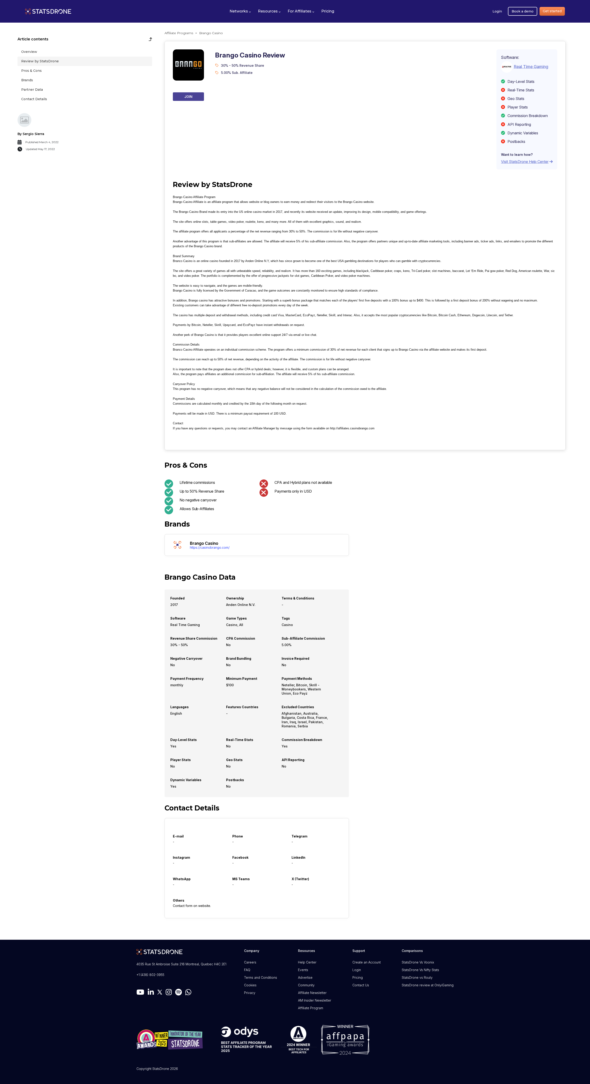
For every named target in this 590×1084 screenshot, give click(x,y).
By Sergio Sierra (31, 134)
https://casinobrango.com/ (210, 547)
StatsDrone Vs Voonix (418, 962)
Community (306, 985)
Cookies (250, 985)
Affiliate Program (310, 1008)
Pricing (357, 977)
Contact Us (360, 985)
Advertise (305, 977)
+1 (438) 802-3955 (150, 975)
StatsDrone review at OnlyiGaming (428, 985)
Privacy (249, 993)
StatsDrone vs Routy (417, 977)
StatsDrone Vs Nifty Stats (420, 970)
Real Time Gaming (531, 66)
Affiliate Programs (179, 33)
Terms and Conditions (260, 977)
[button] (240, 11)
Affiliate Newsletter (312, 993)
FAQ (247, 970)
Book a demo (523, 11)
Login (497, 11)
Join (188, 97)
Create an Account (366, 962)
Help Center (307, 962)
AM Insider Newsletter (314, 1000)
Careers (250, 962)
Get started (552, 11)
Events (303, 970)
